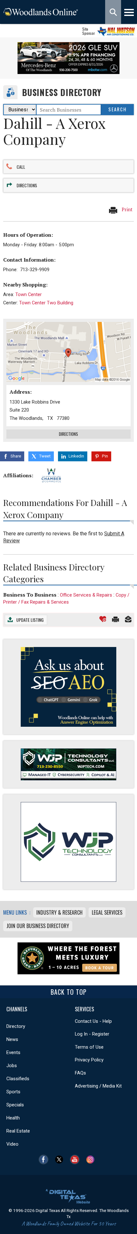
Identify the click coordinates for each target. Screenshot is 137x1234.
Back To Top (69, 992)
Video (12, 1144)
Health (13, 1118)
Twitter (61, 1159)
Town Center (28, 294)
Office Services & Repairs (86, 595)
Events (13, 1052)
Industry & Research (59, 912)
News (12, 1039)
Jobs (11, 1065)
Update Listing (30, 619)
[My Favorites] (103, 619)
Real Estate (18, 1131)
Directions (27, 185)
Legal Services (107, 912)
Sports (13, 1092)
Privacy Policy (89, 1060)
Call (21, 166)
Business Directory (61, 92)
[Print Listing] (115, 619)
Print (126, 209)
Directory (15, 1026)
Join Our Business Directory (37, 926)
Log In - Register (92, 1034)
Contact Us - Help (93, 1021)
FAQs (80, 1073)
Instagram (92, 1159)
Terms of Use (89, 1047)
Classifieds (17, 1079)
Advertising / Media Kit (98, 1086)
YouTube (76, 1159)
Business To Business (29, 594)
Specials (15, 1105)
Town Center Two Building (46, 303)
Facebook (45, 1159)
